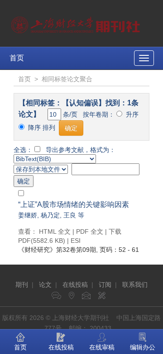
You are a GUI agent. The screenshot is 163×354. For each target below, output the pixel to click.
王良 (69, 215)
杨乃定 (50, 215)
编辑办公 (142, 347)
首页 (17, 58)
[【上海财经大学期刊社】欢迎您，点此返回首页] (77, 22)
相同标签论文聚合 (67, 79)
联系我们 (135, 284)
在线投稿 (75, 284)
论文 (45, 284)
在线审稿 (102, 347)
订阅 (105, 284)
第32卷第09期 (57, 249)
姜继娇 (27, 215)
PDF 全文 (89, 231)
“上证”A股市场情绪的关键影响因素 (73, 204)
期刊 (21, 284)
